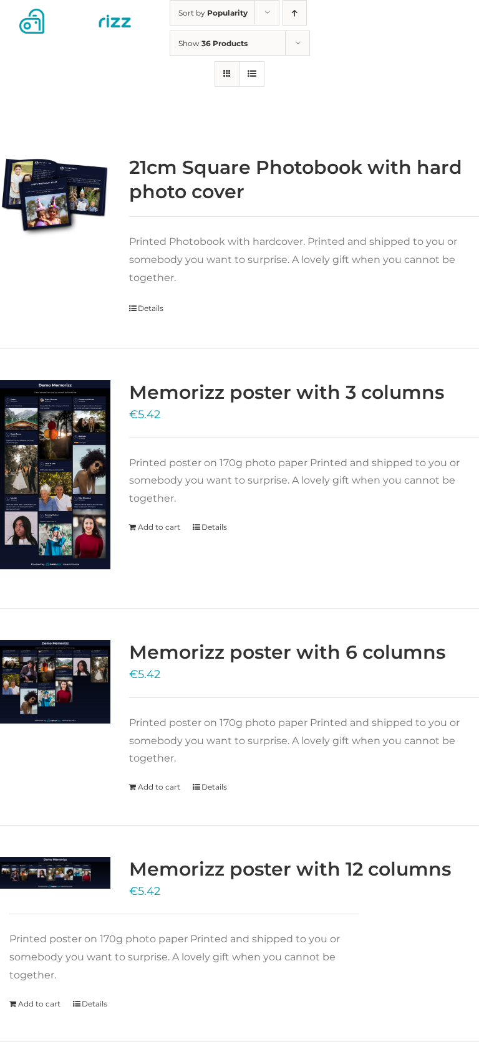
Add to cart (159, 527)
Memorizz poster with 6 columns (287, 652)
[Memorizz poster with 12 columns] (55, 873)
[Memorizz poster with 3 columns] (55, 478)
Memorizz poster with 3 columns (286, 392)
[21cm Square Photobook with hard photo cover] (55, 198)
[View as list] (252, 74)
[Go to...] (463, 22)
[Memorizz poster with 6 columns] (55, 681)
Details (150, 308)
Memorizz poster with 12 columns (290, 869)
